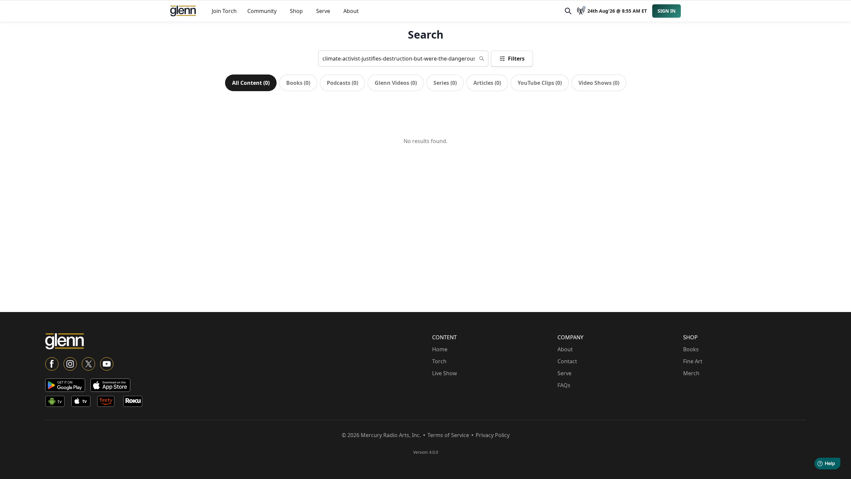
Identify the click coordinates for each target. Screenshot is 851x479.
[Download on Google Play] (65, 385)
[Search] (568, 11)
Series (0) (445, 82)
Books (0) (298, 82)
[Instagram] (70, 364)
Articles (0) (487, 82)
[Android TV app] (56, 402)
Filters (516, 58)
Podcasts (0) (342, 82)
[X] (88, 364)
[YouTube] (106, 364)
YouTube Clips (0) (540, 82)
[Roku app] (134, 402)
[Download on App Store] (110, 385)
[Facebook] (52, 364)
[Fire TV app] (108, 402)
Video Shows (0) (598, 82)
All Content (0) (251, 82)
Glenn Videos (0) (396, 82)
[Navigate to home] (183, 11)
